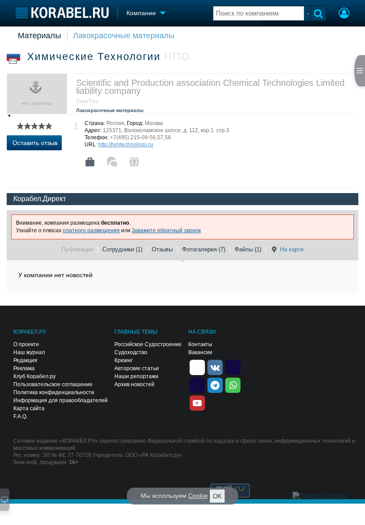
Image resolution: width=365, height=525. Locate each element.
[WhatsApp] (233, 384)
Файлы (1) (248, 249)
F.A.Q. (20, 416)
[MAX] (197, 384)
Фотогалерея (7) (203, 249)
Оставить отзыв (34, 142)
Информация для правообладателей (60, 400)
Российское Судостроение (148, 344)
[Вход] (344, 14)
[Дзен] (197, 367)
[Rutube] (233, 367)
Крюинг (123, 360)
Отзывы (162, 249)
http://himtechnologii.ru (125, 144)
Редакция (25, 360)
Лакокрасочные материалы (123, 35)
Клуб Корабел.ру (34, 376)
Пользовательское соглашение (53, 384)
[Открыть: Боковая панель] (359, 70)
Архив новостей (134, 384)
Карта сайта (29, 408)
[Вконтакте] (215, 367)
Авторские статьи (136, 368)
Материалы (39, 35)
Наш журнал (29, 352)
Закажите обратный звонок (166, 230)
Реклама (24, 368)
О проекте (26, 344)
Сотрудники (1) (122, 249)
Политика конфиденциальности (53, 392)
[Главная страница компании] (90, 162)
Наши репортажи (136, 376)
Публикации (77, 249)
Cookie (198, 495)
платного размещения (91, 230)
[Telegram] (215, 384)
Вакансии (200, 352)
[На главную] (62, 12)
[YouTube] (197, 402)
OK (217, 496)
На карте (292, 249)
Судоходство (130, 352)
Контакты (200, 344)
